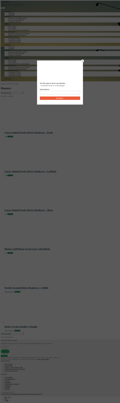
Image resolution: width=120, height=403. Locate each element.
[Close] (82, 61)
